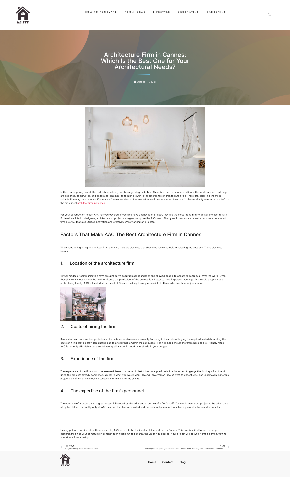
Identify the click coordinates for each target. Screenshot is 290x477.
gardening (216, 12)
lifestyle (161, 12)
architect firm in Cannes (91, 202)
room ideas (135, 12)
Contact (167, 462)
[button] (271, 15)
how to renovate (101, 12)
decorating (188, 12)
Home (152, 462)
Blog (182, 462)
